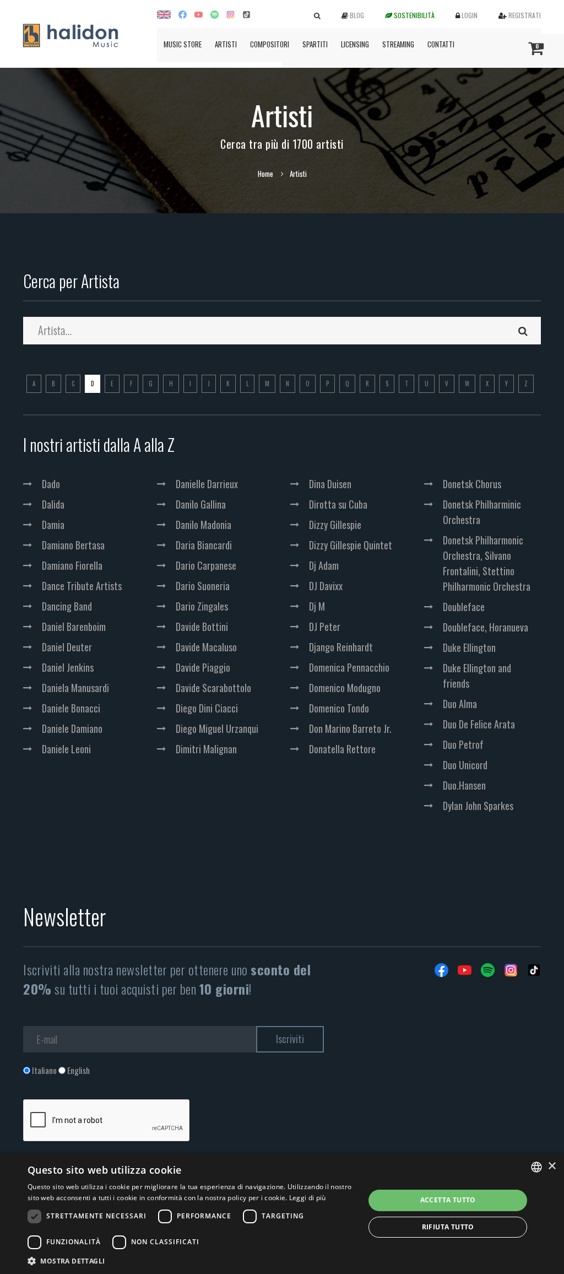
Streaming (398, 44)
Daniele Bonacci (71, 708)
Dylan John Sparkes (478, 805)
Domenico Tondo (339, 708)
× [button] (551, 1166)
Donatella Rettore (342, 749)
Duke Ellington (469, 647)
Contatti (440, 44)
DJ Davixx (326, 586)
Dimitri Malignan (206, 749)
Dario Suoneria (203, 586)
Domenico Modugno (345, 688)
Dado (51, 484)
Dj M (317, 606)
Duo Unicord (465, 765)
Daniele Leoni (66, 749)
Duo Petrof (463, 744)
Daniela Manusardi (75, 688)
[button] (191, 1260)
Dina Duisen (330, 484)
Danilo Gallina (201, 504)
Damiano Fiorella (72, 565)
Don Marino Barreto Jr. (350, 728)
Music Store (183, 44)
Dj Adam (324, 565)
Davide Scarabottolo (213, 688)
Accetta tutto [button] (448, 1200)
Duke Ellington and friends (477, 675)
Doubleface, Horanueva (485, 627)
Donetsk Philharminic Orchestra (482, 512)
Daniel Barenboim (74, 626)
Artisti (226, 44)
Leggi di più (307, 1197)
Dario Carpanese (206, 565)
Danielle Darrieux (207, 484)
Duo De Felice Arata (479, 724)
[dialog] (282, 1213)
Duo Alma (460, 704)
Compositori (269, 44)
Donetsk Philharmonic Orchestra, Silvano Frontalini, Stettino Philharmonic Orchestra (486, 563)
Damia (53, 524)
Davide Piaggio (203, 667)
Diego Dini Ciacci (207, 708)
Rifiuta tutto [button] (448, 1227)
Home (265, 173)
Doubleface (464, 607)
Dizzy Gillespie (335, 524)
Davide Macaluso (206, 647)
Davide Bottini (202, 626)
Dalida (53, 504)
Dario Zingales (202, 606)
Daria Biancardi (204, 545)
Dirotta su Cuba (338, 504)
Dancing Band (67, 606)
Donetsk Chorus (472, 484)
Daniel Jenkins (68, 667)
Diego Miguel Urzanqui (217, 728)
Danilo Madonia (203, 524)
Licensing (355, 44)
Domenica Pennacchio (349, 667)
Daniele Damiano (72, 728)
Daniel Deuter (67, 647)
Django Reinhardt (341, 647)
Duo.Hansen (464, 785)
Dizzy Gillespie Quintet (350, 545)
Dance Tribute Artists (82, 586)
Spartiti (315, 44)
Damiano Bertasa (73, 545)
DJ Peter (324, 626)
